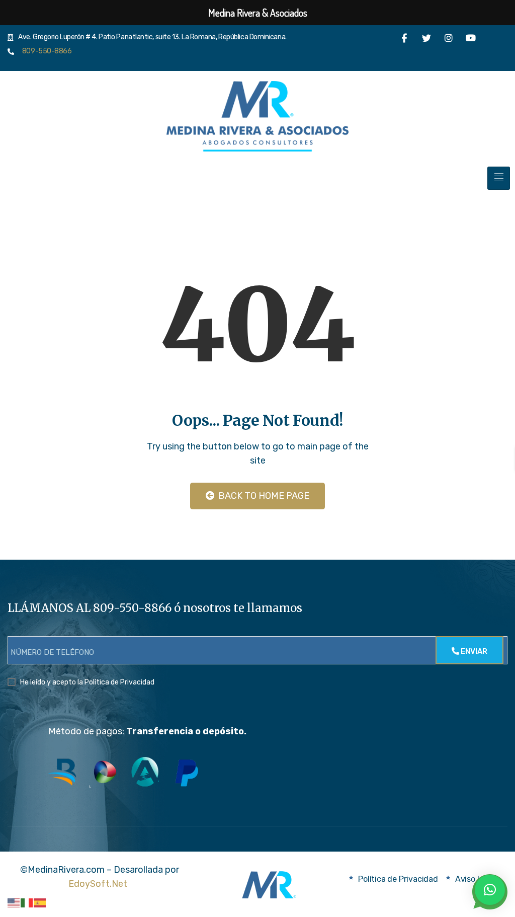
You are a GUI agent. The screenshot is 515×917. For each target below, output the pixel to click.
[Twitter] (426, 40)
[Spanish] (40, 902)
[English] (14, 902)
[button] (490, 890)
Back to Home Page (262, 495)
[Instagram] (448, 40)
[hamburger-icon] (498, 178)
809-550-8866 (44, 51)
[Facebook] (404, 40)
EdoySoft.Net (97, 883)
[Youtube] (470, 40)
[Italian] (27, 902)
